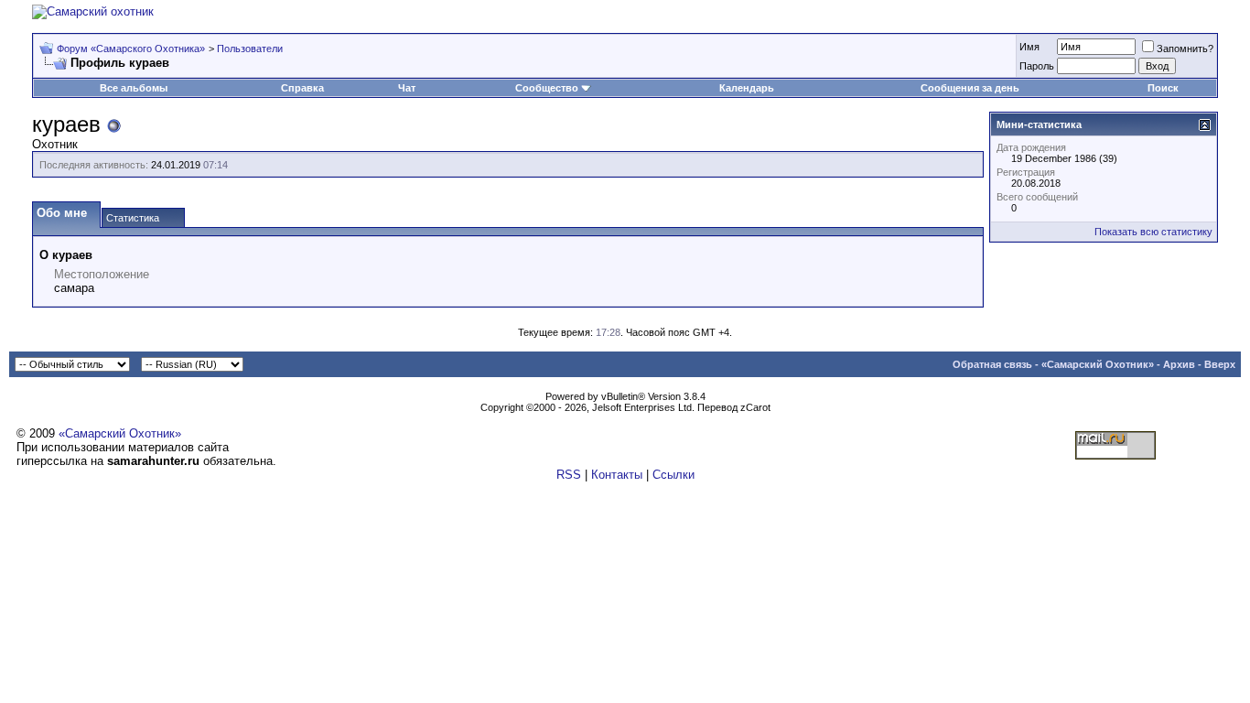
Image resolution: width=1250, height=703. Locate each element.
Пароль (1036, 65)
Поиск (1163, 87)
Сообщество (546, 87)
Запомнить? (1185, 48)
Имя (1029, 46)
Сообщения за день (970, 87)
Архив (1179, 364)
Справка (302, 87)
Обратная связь (992, 364)
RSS (568, 474)
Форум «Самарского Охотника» (131, 48)
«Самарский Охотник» (1097, 364)
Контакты (616, 474)
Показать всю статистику (1153, 231)
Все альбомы (133, 87)
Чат (406, 87)
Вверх (1219, 364)
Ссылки (673, 474)
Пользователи (250, 48)
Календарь (746, 87)
